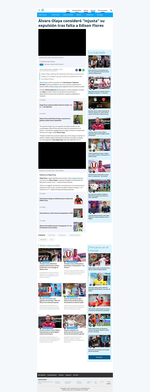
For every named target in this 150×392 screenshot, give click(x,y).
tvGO (68, 10)
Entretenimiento (76, 10)
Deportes (93, 10)
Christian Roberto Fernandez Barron (49, 70)
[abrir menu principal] (39, 10)
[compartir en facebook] (76, 70)
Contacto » (102, 382)
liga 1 (51, 239)
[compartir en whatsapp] (83, 70)
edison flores (51, 235)
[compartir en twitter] (80, 70)
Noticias (86, 10)
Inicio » (41, 69)
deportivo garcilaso (75, 235)
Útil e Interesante (102, 10)
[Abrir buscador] (111, 10)
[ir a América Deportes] (42, 10)
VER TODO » (99, 357)
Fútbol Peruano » (48, 69)
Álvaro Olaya (62, 235)
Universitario (43, 239)
